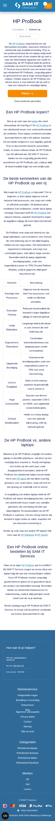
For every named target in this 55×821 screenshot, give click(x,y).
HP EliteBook (27, 535)
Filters (25, 93)
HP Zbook (42, 535)
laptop (35, 121)
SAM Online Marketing (29, 815)
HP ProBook (18, 43)
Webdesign (46, 815)
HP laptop (21, 478)
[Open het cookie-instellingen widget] (5, 815)
